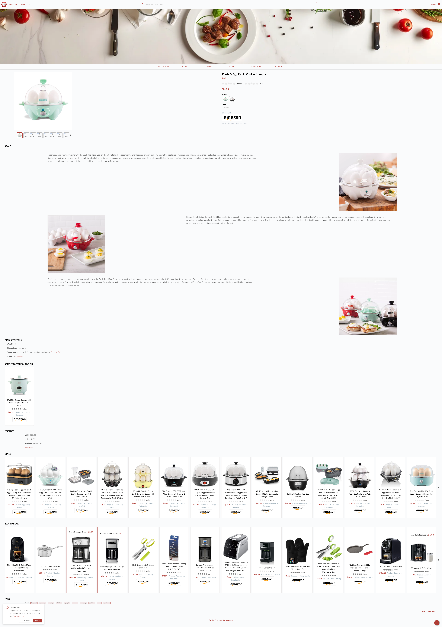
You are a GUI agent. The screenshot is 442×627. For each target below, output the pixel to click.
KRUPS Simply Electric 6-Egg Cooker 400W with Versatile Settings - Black (267, 494)
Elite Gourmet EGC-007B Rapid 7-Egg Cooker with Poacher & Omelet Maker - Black (174, 494)
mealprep (83, 603)
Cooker (227, 107)
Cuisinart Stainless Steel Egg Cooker (298, 495)
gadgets (67, 603)
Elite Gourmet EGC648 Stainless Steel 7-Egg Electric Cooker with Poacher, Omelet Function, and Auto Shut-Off (236, 494)
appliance (107, 603)
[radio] (223, 84)
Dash (224, 78)
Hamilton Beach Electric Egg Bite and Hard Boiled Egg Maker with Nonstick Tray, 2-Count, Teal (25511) (328, 494)
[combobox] (229, 4)
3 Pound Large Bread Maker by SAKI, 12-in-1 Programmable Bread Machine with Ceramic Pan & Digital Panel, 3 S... (236, 566)
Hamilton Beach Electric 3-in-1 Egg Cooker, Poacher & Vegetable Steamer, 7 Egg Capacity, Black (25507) (390, 494)
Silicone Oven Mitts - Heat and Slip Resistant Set (298, 567)
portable (91, 603)
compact (42, 603)
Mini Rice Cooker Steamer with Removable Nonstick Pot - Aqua (19, 403)
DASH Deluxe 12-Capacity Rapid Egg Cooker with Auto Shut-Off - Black (360, 494)
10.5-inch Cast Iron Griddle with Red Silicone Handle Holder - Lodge (359, 568)
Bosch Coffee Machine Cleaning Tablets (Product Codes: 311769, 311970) (174, 566)
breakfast (34, 603)
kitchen (75, 603)
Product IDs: (15, 356)
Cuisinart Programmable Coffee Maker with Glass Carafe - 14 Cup (205, 568)
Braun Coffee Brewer (267, 568)
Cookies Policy (18, 616)
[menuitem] (432, 4)
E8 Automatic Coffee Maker (421, 568)
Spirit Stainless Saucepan (50, 566)
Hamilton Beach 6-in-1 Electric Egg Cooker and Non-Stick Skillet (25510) (81, 494)
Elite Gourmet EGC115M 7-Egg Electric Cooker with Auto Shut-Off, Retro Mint (422, 494)
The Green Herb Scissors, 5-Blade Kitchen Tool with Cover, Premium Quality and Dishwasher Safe (329, 567)
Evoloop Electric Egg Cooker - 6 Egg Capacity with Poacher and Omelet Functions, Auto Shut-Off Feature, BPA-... (19, 494)
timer (99, 603)
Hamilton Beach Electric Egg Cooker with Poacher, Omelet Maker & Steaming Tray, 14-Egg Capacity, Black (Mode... (112, 494)
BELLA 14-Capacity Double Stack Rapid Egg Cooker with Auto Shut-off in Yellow (143, 494)
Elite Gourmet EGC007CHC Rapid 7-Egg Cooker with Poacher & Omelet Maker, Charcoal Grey (205, 494)
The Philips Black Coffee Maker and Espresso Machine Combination (19, 568)
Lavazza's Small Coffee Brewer (391, 566)
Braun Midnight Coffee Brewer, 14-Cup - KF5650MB (112, 568)
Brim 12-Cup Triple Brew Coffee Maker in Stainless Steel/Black (81, 568)
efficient (59, 603)
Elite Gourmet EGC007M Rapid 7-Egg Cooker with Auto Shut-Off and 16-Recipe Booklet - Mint (50, 494)
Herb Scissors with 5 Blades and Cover (143, 566)
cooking (51, 603)
